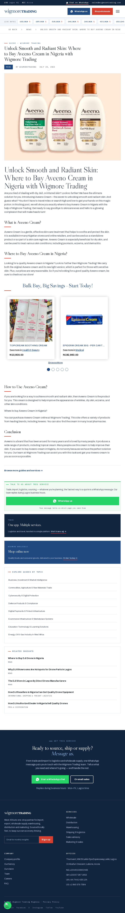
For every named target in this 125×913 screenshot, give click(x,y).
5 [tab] (66, 369)
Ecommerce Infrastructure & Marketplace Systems (30, 619)
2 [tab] (53, 369)
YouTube (59, 907)
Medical (79, 350)
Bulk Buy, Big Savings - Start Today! (58, 285)
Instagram (37, 907)
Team (7, 874)
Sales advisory (73, 837)
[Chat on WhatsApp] (7, 905)
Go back (13, 29)
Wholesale (71, 818)
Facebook (21, 907)
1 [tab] (48, 369)
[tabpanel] (31, 328)
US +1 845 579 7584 (76, 884)
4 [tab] (62, 369)
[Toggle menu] (118, 11)
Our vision (9, 869)
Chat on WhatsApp (79, 3)
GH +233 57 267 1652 (76, 875)
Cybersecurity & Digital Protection (23, 595)
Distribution (71, 822)
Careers (8, 879)
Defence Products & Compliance (23, 603)
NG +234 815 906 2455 (77, 870)
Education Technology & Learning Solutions (28, 627)
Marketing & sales (74, 842)
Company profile (12, 859)
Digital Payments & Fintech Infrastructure (26, 611)
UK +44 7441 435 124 (76, 880)
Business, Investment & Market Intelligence (27, 580)
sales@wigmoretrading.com (106, 3)
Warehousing (72, 827)
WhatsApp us (81, 11)
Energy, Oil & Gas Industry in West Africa (26, 634)
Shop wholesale (102, 11)
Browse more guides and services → (23, 470)
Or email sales (81, 779)
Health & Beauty (30, 350)
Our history (9, 864)
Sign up (46, 839)
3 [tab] (57, 369)
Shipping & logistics (75, 832)
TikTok (49, 907)
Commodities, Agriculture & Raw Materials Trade (30, 588)
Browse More (55, 362)
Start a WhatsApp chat (53, 779)
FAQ (6, 883)
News (28, 29)
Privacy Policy (51, 902)
